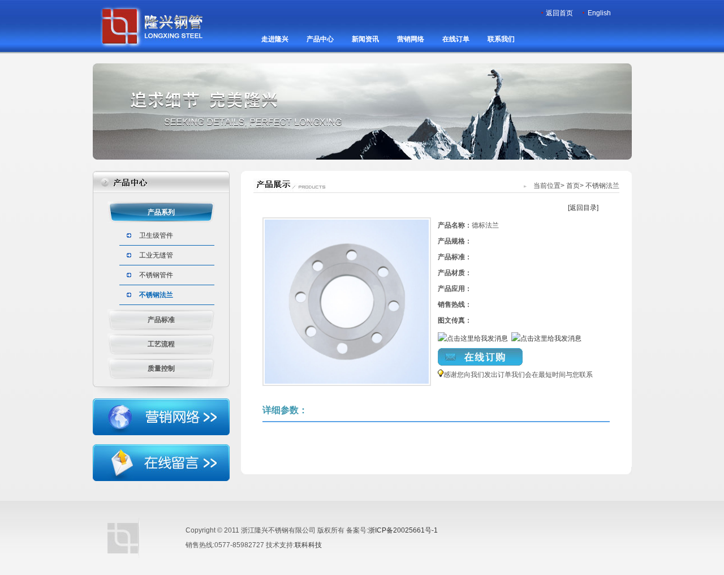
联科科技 (308, 545)
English (599, 13)
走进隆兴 (274, 39)
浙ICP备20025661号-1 (403, 530)
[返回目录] (583, 208)
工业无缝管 (156, 255)
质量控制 (161, 368)
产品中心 (320, 39)
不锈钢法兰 (156, 295)
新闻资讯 (365, 39)
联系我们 (501, 39)
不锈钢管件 (156, 275)
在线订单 (455, 39)
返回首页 (559, 13)
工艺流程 (161, 344)
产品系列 (161, 212)
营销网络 (410, 39)
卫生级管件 (156, 235)
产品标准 (161, 320)
